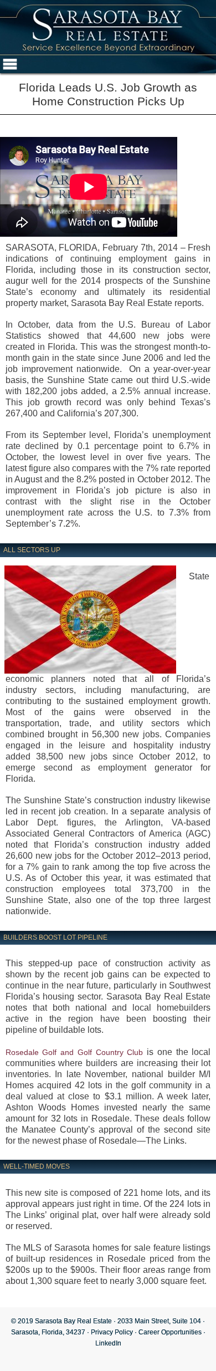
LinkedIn (108, 1343)
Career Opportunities (170, 1332)
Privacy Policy (112, 1332)
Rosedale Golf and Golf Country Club (74, 1052)
